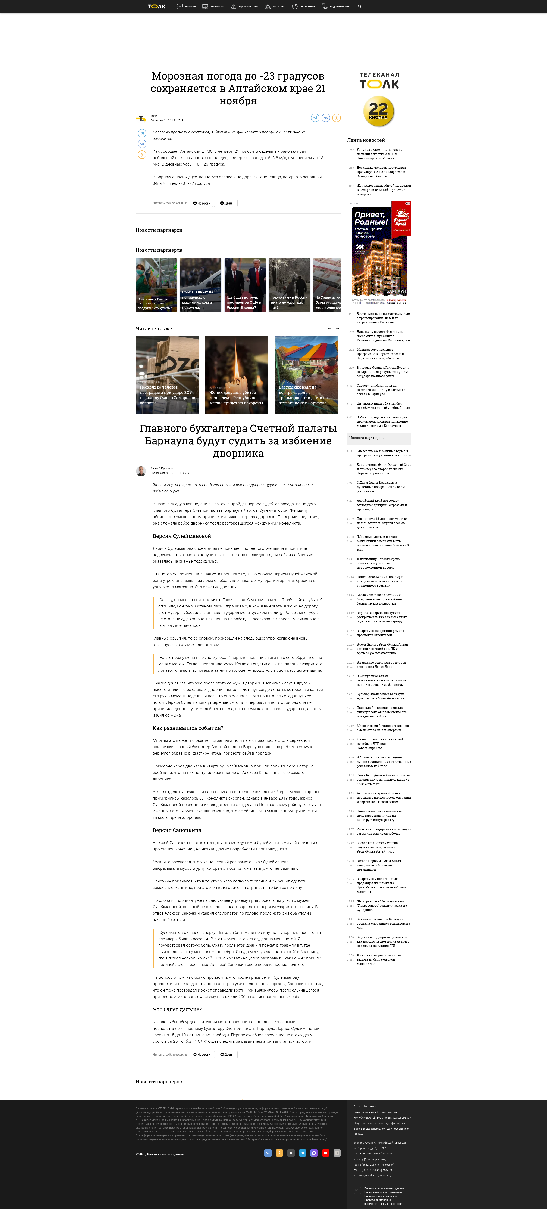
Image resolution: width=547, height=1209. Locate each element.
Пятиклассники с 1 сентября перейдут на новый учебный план (383, 405)
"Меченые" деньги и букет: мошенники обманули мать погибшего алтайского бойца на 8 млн (383, 543)
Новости (190, 6)
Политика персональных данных (384, 1188)
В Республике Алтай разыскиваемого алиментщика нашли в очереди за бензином (381, 680)
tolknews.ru (371, 1106)
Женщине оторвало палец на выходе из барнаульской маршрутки (379, 959)
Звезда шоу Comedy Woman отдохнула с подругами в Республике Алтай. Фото (377, 847)
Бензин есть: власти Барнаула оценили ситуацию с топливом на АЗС (383, 923)
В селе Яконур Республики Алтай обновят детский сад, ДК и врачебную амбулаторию (382, 648)
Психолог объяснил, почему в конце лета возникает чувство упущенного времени (380, 581)
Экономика (307, 6)
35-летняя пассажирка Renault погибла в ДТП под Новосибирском (380, 743)
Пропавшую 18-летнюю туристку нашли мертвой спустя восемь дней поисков (382, 523)
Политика (279, 6)
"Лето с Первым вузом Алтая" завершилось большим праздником (379, 865)
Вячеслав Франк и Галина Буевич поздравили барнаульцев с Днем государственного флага (383, 371)
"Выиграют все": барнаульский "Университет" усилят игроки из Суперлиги (382, 905)
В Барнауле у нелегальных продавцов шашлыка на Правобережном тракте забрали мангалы (381, 885)
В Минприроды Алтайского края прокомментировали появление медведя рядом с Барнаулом (382, 421)
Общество (157, 120)
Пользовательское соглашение (383, 1192)
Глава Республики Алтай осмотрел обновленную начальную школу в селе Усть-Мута (384, 779)
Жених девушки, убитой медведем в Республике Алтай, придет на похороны (236, 397)
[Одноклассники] (336, 117)
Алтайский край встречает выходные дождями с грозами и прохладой (382, 504)
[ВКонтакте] (325, 117)
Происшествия (248, 6)
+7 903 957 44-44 (370, 1153)
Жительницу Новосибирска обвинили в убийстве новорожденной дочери (378, 563)
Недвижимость (340, 6)
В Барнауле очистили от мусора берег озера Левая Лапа (381, 664)
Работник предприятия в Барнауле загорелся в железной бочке (384, 831)
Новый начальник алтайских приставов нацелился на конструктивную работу (380, 815)
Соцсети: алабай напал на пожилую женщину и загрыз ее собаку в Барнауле (381, 389)
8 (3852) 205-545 (370, 1164)
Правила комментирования (381, 1196)
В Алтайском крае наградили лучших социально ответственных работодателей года (384, 761)
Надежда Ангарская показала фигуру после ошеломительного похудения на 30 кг (382, 712)
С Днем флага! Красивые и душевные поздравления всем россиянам (381, 486)
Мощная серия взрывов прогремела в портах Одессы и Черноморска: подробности (380, 353)
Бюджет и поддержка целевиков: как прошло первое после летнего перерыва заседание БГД (383, 941)
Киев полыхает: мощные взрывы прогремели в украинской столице (384, 453)
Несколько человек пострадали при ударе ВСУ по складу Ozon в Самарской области (167, 394)
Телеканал (217, 6)
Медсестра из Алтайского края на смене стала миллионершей (383, 728)
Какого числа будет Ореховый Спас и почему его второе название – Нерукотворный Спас (384, 469)
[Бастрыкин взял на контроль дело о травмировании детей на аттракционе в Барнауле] (306, 375)
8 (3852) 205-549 (370, 1170)
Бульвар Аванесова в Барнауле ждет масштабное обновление (380, 696)
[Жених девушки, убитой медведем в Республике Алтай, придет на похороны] (236, 375)
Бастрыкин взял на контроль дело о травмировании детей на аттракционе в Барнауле (303, 394)
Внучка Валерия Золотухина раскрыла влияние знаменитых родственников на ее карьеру (382, 617)
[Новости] (201, 203)
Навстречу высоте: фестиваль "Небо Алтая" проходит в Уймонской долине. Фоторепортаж (383, 336)
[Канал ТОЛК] (226, 203)
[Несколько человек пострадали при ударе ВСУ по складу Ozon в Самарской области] (167, 375)
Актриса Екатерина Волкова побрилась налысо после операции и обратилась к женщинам (384, 797)
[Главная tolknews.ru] (156, 6)
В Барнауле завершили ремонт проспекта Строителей (380, 633)
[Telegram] (315, 117)
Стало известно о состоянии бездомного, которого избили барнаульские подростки (379, 599)
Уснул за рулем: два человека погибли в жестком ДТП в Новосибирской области (379, 154)
